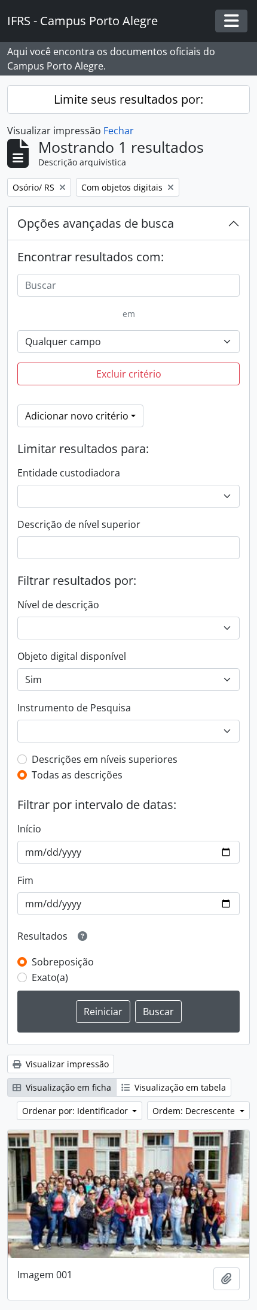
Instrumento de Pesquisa (74, 707)
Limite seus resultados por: (128, 99)
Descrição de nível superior (78, 524)
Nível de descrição (58, 604)
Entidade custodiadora (68, 472)
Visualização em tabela (179, 1087)
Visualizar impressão (66, 1064)
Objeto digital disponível (71, 656)
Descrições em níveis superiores (105, 759)
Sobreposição (63, 961)
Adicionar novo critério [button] (76, 415)
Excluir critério (128, 374)
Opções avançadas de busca (95, 223)
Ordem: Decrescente (194, 1110)
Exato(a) (50, 977)
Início (29, 828)
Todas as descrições (77, 774)
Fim (25, 880)
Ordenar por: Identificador (76, 1110)
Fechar (118, 130)
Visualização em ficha (67, 1087)
